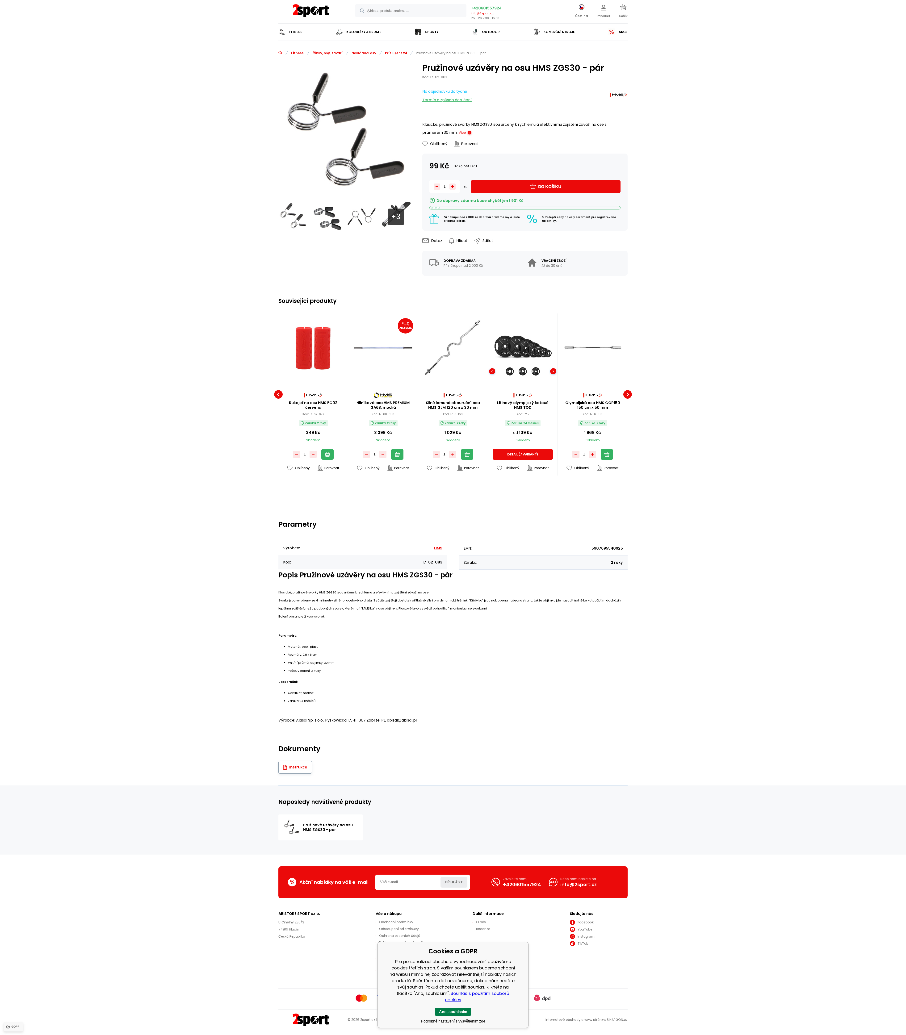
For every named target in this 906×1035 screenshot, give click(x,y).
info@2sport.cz (482, 13)
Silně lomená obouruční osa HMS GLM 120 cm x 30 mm (453, 405)
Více (462, 132)
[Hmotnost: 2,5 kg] (522, 371)
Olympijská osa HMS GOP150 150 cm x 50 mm (592, 405)
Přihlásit (454, 882)
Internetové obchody (562, 1019)
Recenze (483, 928)
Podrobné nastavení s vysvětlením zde (453, 1021)
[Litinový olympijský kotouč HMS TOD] (523, 348)
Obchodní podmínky (396, 922)
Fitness (297, 53)
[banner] (310, 12)
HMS (438, 548)
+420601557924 (486, 8)
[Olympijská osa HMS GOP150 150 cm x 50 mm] (592, 348)
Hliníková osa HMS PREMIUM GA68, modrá (383, 405)
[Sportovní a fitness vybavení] (280, 53)
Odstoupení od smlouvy (399, 928)
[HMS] (618, 96)
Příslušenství (396, 53)
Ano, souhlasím (453, 1012)
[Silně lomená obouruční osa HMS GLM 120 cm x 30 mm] (453, 348)
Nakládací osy (364, 53)
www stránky (594, 1019)
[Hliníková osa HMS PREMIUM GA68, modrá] (383, 348)
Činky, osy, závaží (328, 53)
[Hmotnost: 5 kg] (535, 371)
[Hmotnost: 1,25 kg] (509, 371)
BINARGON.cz (617, 1019)
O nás (481, 922)
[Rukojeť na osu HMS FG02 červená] (313, 348)
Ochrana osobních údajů (399, 935)
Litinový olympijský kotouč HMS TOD (523, 405)
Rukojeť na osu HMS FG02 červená (313, 405)
